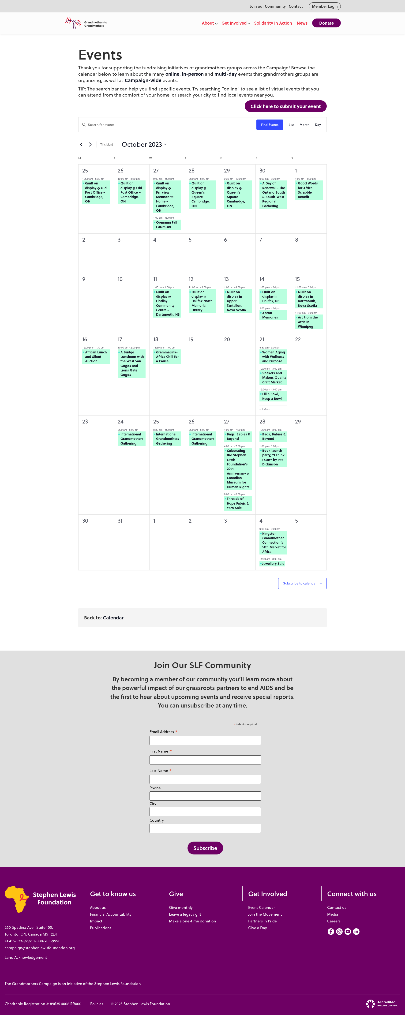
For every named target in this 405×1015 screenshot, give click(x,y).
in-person (193, 73)
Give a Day (257, 927)
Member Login (325, 6)
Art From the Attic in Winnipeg (308, 322)
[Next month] (90, 144)
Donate (326, 23)
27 (156, 170)
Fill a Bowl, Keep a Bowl (272, 396)
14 (261, 279)
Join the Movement (265, 914)
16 (84, 339)
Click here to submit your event (286, 106)
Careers (334, 921)
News (302, 23)
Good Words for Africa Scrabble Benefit (308, 190)
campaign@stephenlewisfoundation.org (40, 947)
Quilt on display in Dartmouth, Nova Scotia (307, 298)
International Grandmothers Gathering (131, 439)
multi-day (225, 73)
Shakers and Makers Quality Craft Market (274, 377)
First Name (161, 751)
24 (121, 421)
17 (120, 339)
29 (227, 170)
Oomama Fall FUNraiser (166, 224)
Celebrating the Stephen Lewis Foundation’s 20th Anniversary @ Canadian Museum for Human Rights (238, 468)
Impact (96, 921)
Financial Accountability (110, 914)
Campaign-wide (143, 80)
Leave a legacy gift (185, 914)
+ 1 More (264, 409)
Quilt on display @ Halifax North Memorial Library (202, 300)
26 (121, 170)
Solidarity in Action (273, 23)
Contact (296, 6)
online (172, 73)
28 (192, 170)
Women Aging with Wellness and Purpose (273, 356)
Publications (100, 927)
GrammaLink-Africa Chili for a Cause (167, 356)
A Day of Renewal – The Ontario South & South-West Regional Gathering (273, 194)
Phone (155, 787)
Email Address (164, 731)
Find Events (269, 124)
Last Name (161, 770)
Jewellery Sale (273, 563)
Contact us (336, 907)
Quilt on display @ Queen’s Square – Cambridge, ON (200, 194)
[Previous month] (81, 144)
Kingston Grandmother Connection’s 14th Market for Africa (274, 542)
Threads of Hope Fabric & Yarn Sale (238, 503)
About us (98, 907)
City (153, 803)
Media (332, 914)
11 (155, 279)
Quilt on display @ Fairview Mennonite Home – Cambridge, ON (165, 197)
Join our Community (268, 6)
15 (297, 279)
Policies (96, 1003)
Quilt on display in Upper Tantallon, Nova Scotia (236, 300)
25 (85, 170)
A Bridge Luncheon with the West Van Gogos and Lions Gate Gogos (132, 363)
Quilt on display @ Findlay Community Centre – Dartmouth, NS (168, 303)
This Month (107, 144)
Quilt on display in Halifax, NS (271, 296)
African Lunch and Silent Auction (96, 356)
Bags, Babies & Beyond (238, 436)
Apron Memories (270, 314)
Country (157, 820)
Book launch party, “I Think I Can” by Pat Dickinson (273, 457)
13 (226, 279)
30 (262, 170)
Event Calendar (261, 907)
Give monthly (181, 907)
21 (261, 339)
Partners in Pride (262, 921)
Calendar (113, 617)
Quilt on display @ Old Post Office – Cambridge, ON (96, 192)
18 (155, 339)
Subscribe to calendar (300, 583)
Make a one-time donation (192, 921)
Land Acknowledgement (26, 957)
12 (191, 279)
